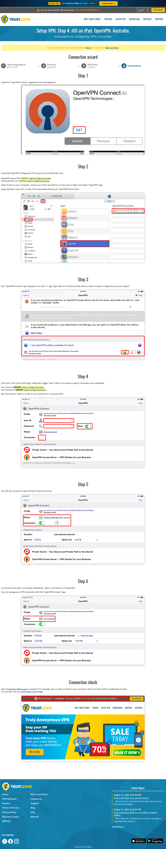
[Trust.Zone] (15, 19)
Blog (32, 807)
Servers (147, 19)
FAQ (32, 812)
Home (5, 794)
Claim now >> (108, 3)
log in (88, 47)
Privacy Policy (9, 812)
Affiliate (6, 821)
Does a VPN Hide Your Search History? (131, 798)
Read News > (118, 826)
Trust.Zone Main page (16, 689)
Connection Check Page (31, 691)
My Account (158, 10)
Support (159, 19)
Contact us (36, 798)
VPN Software (9, 798)
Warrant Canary (10, 816)
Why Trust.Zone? (92, 19)
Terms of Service (10, 807)
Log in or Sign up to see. (40, 178)
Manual (34, 816)
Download (134, 19)
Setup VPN (121, 19)
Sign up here (112, 47)
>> (88, 10)
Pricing (108, 19)
